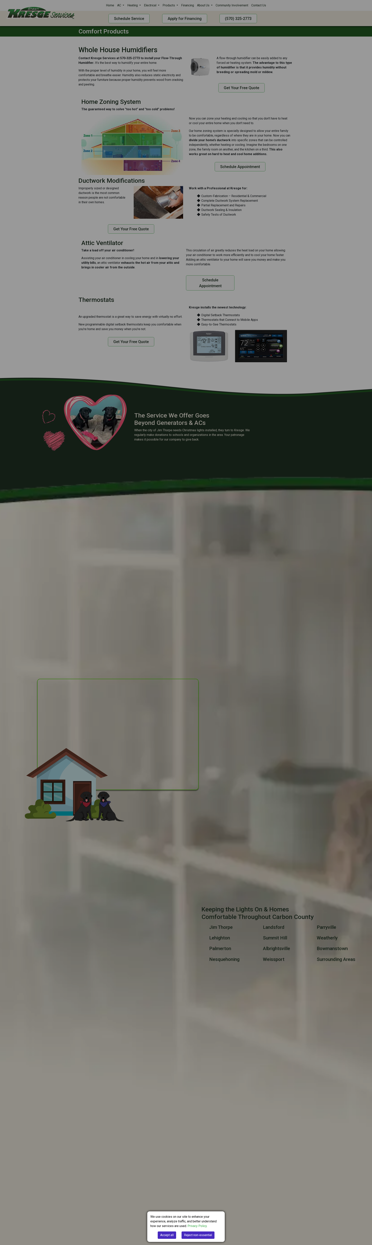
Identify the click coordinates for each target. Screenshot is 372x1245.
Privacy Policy (197, 1226)
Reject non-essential (198, 1235)
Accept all (167, 1235)
